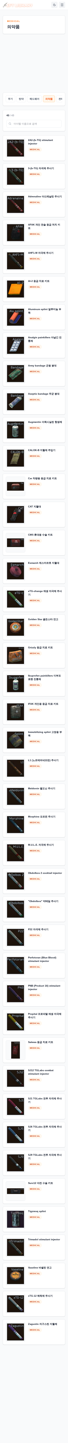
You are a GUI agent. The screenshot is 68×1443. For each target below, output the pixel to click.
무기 (10, 98)
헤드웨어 (34, 98)
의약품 (49, 98)
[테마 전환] (54, 5)
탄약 (21, 98)
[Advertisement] (34, 62)
